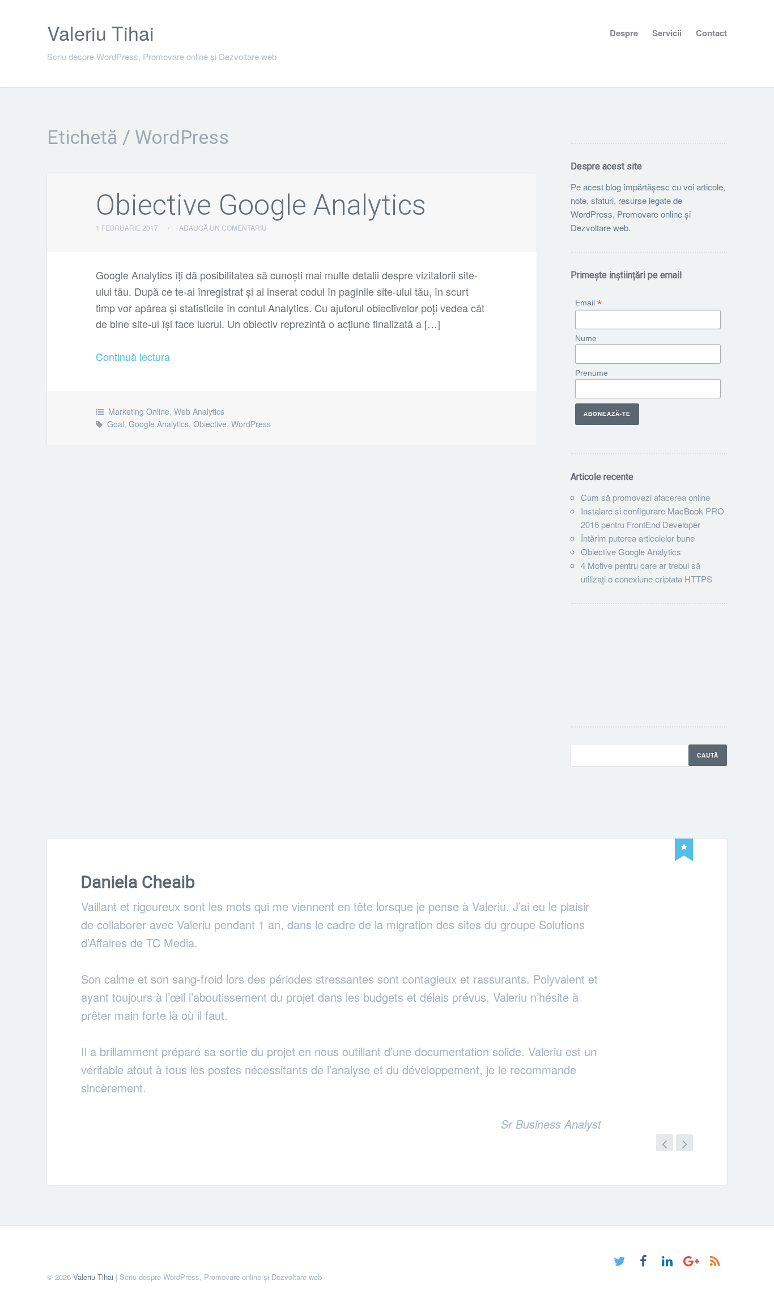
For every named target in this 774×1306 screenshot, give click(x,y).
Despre (624, 33)
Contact (711, 33)
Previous (664, 1150)
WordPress (251, 423)
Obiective (210, 423)
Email (588, 302)
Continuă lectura (133, 356)
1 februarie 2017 (127, 227)
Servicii (667, 33)
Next (684, 1150)
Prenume (591, 372)
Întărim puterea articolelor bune (638, 538)
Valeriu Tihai (100, 32)
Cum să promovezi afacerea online (645, 497)
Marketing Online (138, 411)
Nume (586, 338)
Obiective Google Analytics (261, 205)
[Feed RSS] (715, 1262)
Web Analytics (199, 411)
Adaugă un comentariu (223, 227)
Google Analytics (159, 423)
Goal (115, 423)
